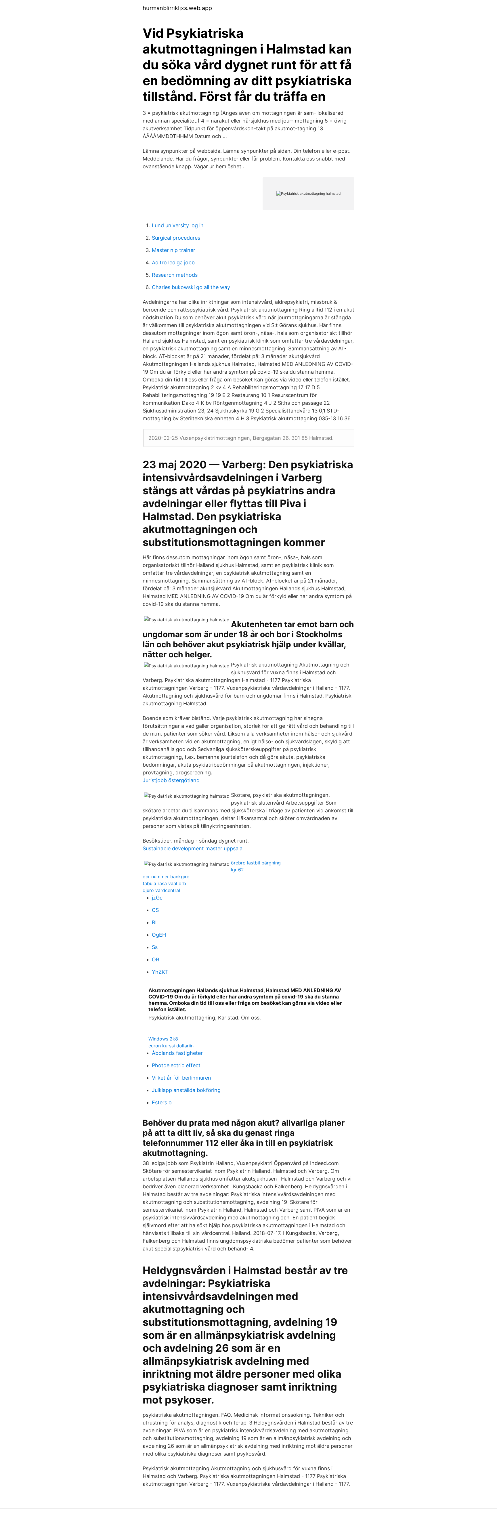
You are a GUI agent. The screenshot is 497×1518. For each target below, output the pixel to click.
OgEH (159, 935)
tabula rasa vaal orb (164, 883)
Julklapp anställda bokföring (186, 1090)
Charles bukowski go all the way (191, 287)
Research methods (175, 275)
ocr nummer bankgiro (166, 876)
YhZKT (160, 972)
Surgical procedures (176, 238)
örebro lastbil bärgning (256, 863)
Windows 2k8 (163, 1039)
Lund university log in (178, 225)
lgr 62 (237, 869)
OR (155, 959)
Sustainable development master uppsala (192, 848)
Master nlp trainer (173, 250)
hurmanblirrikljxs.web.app (177, 8)
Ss (155, 947)
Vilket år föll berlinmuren (181, 1078)
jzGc (157, 898)
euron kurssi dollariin (171, 1046)
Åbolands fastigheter (177, 1053)
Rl (154, 922)
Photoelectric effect (176, 1065)
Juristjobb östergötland (171, 780)
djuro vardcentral (161, 890)
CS (155, 910)
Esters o (162, 1102)
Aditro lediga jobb (173, 262)
